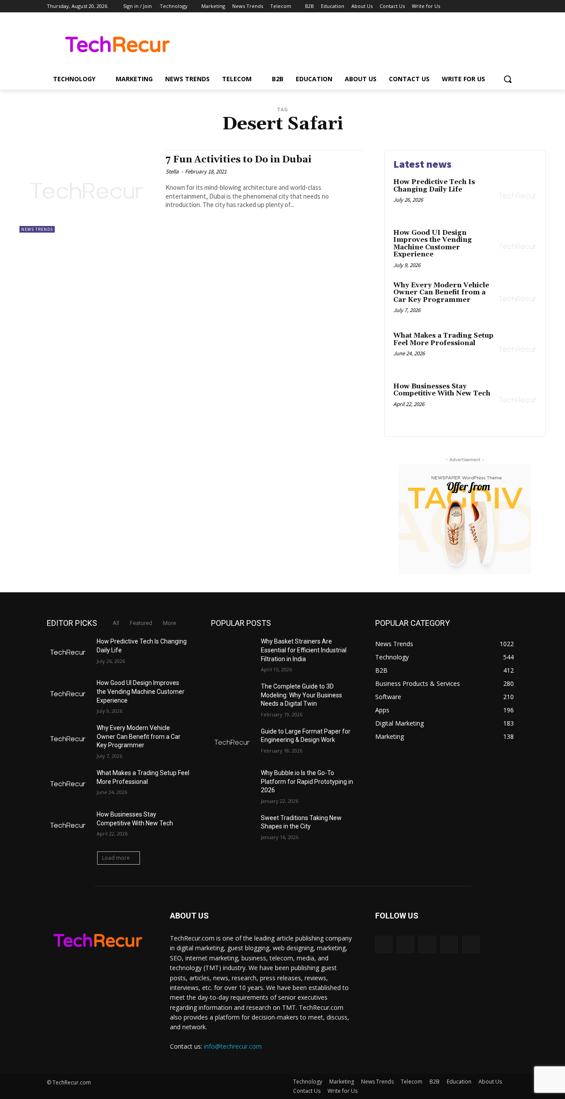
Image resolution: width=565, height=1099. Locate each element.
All (116, 623)
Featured (141, 623)
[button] (507, 79)
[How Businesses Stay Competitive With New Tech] (518, 400)
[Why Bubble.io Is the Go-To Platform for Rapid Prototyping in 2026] (232, 784)
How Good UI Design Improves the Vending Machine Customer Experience (432, 244)
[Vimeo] (501, 6)
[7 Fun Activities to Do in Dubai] (88, 191)
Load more (116, 858)
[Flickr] (427, 944)
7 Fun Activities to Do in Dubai (239, 160)
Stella (172, 171)
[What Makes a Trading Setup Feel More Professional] (518, 349)
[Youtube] (513, 6)
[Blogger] (383, 944)
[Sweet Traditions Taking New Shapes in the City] (232, 829)
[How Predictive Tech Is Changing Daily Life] (518, 196)
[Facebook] (464, 6)
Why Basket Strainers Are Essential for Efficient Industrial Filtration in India (304, 650)
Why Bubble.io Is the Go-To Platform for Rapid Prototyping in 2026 (307, 781)
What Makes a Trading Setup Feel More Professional (443, 339)
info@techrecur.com (233, 1046)
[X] (489, 6)
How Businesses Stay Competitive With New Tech (441, 390)
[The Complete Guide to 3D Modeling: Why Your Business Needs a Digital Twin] (232, 697)
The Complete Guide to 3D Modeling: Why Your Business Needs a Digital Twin (301, 695)
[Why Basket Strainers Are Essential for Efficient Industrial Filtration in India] (232, 652)
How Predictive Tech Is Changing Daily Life (434, 186)
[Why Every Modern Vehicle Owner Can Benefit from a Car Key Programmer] (518, 299)
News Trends (37, 229)
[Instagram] (476, 6)
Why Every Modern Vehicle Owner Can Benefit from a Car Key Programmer (441, 292)
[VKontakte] (470, 944)
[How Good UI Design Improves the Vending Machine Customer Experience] (518, 246)
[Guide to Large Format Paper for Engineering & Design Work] (232, 742)
